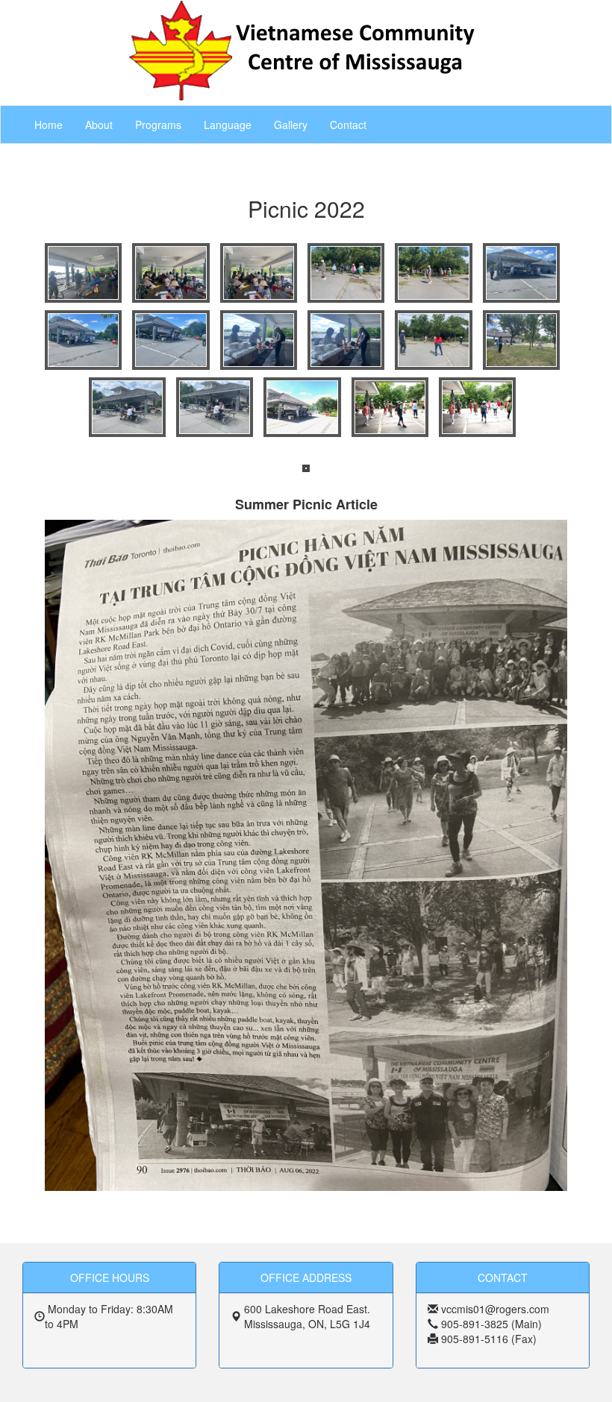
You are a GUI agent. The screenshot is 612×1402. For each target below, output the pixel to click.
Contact (348, 124)
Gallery (290, 124)
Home (48, 124)
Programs (158, 124)
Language (228, 124)
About (99, 124)
